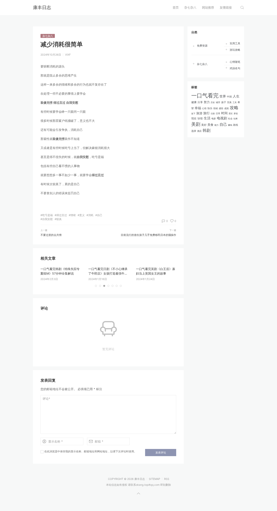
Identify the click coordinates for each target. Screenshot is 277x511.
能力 (216, 125)
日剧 (213, 113)
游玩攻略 (235, 49)
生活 (207, 118)
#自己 (98, 215)
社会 (230, 118)
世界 (223, 96)
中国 (229, 96)
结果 (235, 118)
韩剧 (206, 130)
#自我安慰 (47, 219)
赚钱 (230, 125)
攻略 (234, 107)
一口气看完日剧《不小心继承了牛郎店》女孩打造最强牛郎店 (107, 273)
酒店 (199, 131)
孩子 (223, 102)
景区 (231, 113)
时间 (224, 113)
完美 (229, 102)
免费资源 (202, 45)
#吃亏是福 (47, 215)
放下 (193, 113)
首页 (176, 7)
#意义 (81, 215)
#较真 (58, 219)
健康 (194, 102)
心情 (204, 108)
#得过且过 (61, 215)
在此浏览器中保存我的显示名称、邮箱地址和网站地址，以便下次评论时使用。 (90, 451)
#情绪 (72, 215)
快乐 (209, 108)
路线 (235, 124)
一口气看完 (205, 95)
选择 (193, 131)
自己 (223, 124)
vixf (68, 54)
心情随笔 (235, 61)
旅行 (206, 113)
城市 (218, 102)
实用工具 (235, 43)
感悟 (221, 108)
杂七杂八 (190, 7)
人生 (236, 96)
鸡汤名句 (235, 68)
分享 (200, 102)
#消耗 (89, 215)
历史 (213, 102)
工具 (235, 102)
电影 (213, 118)
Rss (166, 478)
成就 (226, 108)
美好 (204, 124)
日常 (218, 113)
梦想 (236, 113)
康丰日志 (42, 7)
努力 (207, 102)
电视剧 (222, 118)
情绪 (215, 108)
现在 (194, 118)
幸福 (198, 108)
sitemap (154, 478)
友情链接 (226, 7)
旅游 (199, 113)
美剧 (195, 124)
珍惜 (200, 118)
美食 (210, 125)
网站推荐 (208, 7)
